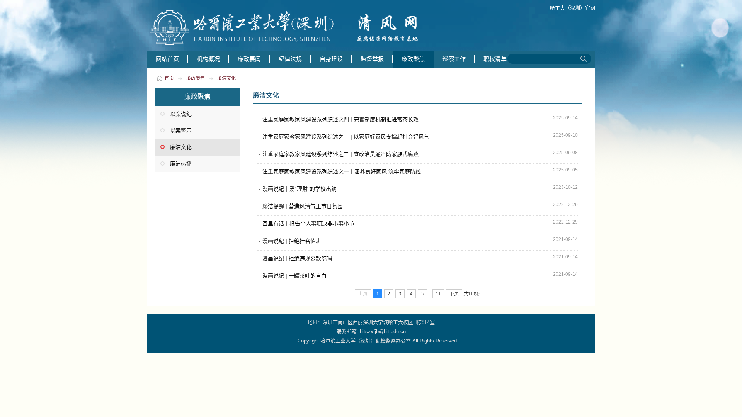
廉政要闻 (249, 59)
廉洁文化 (226, 78)
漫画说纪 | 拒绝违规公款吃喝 (297, 258)
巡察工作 (454, 59)
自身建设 (331, 59)
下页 (454, 294)
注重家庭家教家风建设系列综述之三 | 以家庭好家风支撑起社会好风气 (345, 137)
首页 (169, 78)
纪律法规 (290, 59)
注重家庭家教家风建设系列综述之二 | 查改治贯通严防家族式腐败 (340, 154)
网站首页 (167, 59)
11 (438, 294)
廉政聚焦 (413, 59)
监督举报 (372, 59)
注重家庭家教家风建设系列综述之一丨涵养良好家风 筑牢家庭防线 (341, 171)
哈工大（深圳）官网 (572, 8)
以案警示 (181, 130)
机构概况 (208, 59)
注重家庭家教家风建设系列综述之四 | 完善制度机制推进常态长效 (340, 119)
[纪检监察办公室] (292, 47)
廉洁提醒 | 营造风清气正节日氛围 (302, 206)
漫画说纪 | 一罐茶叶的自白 (294, 276)
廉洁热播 (181, 164)
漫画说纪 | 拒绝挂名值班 (291, 241)
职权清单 (495, 59)
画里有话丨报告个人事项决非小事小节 (308, 223)
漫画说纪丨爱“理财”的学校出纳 (299, 189)
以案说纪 (181, 114)
